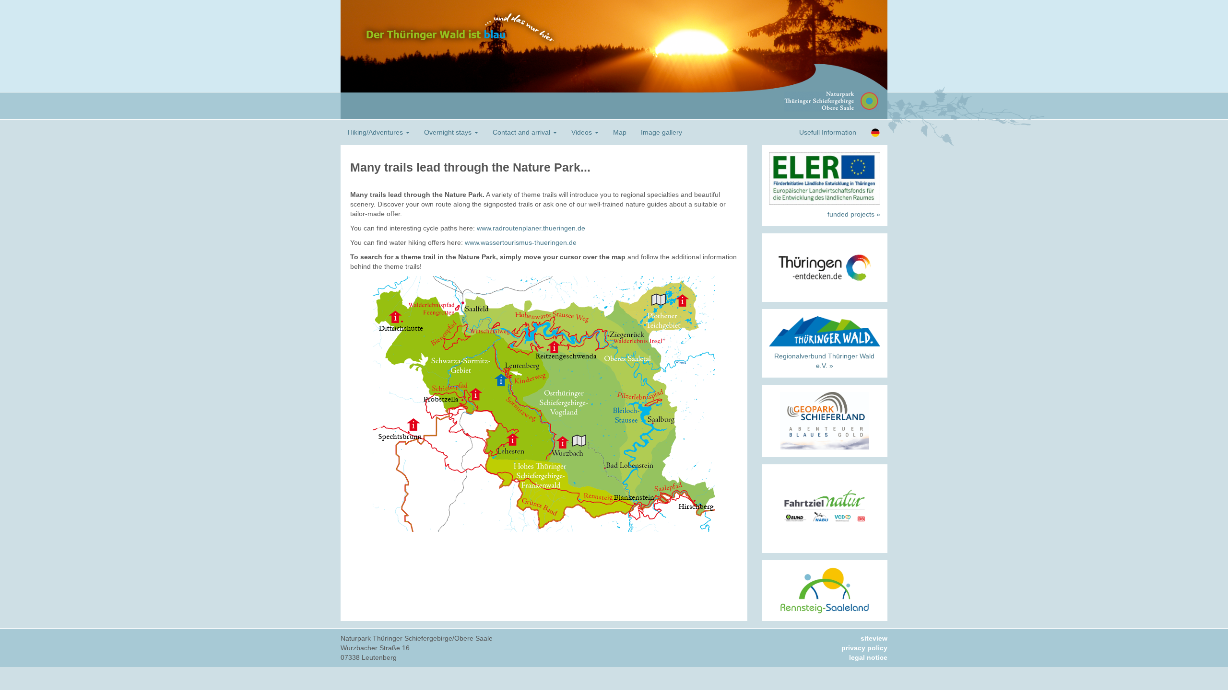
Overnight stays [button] (448, 132)
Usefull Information (827, 132)
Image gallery (661, 132)
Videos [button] (582, 132)
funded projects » (853, 214)
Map (619, 132)
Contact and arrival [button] (522, 132)
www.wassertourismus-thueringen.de (521, 242)
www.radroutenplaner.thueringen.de (531, 228)
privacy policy (864, 648)
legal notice (868, 657)
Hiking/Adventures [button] (376, 132)
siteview (874, 638)
